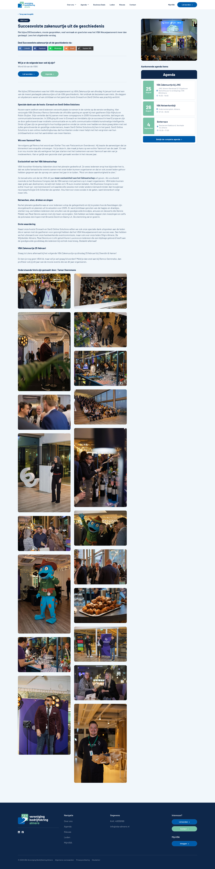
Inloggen (183, 843)
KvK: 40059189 (117, 821)
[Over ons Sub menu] (75, 4)
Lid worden (186, 5)
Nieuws (122, 5)
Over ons (70, 5)
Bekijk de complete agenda (168, 139)
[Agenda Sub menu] (88, 4)
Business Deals (99, 5)
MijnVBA (171, 5)
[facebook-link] (23, 832)
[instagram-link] (19, 832)
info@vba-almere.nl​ (119, 826)
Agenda (84, 5)
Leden (112, 5)
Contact (133, 5)
